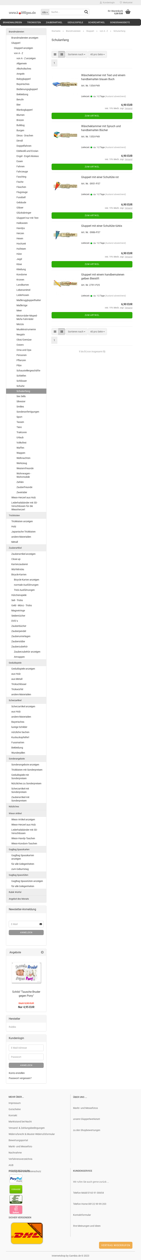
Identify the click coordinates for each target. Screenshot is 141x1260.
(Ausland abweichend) (115, 96)
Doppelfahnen (24, 145)
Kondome (22, 274)
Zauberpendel (18, 631)
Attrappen (19, 656)
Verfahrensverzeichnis (20, 1159)
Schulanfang (23, 391)
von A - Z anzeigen (26, 58)
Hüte (19, 254)
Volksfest (21, 442)
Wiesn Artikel (15, 813)
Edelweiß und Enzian (27, 151)
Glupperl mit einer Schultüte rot (100, 177)
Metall (14, 542)
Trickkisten (34, 22)
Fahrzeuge (22, 171)
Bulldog (21, 125)
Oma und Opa (24, 350)
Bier (19, 104)
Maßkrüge (22, 305)
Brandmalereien (12, 22)
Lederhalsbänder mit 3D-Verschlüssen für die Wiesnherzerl (24, 506)
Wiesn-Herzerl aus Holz (23, 497)
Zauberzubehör (19, 646)
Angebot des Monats (19, 899)
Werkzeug (22, 463)
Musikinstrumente (26, 329)
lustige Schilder (19, 727)
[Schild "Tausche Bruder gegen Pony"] (26, 972)
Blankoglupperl (24, 109)
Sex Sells (21, 396)
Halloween (22, 223)
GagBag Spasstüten (18, 875)
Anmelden (26, 932)
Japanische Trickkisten (23, 531)
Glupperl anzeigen (23, 48)
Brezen (20, 120)
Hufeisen (21, 248)
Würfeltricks (17, 569)
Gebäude (21, 202)
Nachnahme (15, 1152)
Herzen (20, 233)
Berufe (20, 99)
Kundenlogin (108, 2)
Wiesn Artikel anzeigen (23, 819)
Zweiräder (22, 492)
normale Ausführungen (26, 584)
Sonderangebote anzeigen (25, 764)
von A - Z (18, 53)
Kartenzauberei (19, 564)
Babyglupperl (24, 79)
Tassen (20, 422)
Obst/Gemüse (24, 339)
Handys (21, 228)
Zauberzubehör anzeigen (27, 651)
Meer (19, 310)
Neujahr (21, 334)
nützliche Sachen (20, 732)
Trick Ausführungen (24, 590)
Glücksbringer (24, 212)
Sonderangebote (120, 22)
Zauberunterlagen (20, 636)
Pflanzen (21, 360)
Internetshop (59, 1255)
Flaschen (21, 187)
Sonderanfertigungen (28, 411)
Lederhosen (23, 295)
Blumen (21, 115)
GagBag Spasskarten (19, 849)
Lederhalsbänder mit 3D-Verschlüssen (24, 831)
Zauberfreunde (24, 487)
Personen (22, 355)
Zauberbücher (18, 626)
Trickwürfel (17, 689)
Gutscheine (15, 1109)
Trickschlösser (18, 684)
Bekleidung (22, 94)
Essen (20, 161)
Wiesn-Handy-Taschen (23, 838)
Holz (13, 526)
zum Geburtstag (20, 869)
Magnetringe (18, 610)
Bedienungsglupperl (27, 89)
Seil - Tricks (17, 600)
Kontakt (13, 1115)
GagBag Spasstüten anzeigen (27, 881)
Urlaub (20, 437)
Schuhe (20, 386)
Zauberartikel (54, 22)
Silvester (21, 401)
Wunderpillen (18, 752)
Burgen (20, 130)
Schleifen (21, 375)
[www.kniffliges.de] (22, 12)
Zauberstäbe (18, 641)
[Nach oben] (131, 1255)
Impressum (15, 1103)
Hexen (20, 238)
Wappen (21, 453)
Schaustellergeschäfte (28, 370)
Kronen (20, 279)
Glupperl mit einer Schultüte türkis (101, 225)
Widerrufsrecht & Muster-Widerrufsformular (32, 1134)
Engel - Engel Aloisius (28, 156)
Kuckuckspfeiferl (20, 737)
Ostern (20, 344)
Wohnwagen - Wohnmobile (24, 475)
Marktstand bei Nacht (20, 1121)
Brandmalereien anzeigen (24, 37)
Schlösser (22, 380)
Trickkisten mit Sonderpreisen (26, 769)
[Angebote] (42, 952)
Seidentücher (18, 615)
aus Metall (16, 679)
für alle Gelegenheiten (22, 864)
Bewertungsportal (18, 1140)
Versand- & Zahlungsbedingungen (27, 1128)
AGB (11, 1165)
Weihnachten (23, 458)
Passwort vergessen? (20, 1078)
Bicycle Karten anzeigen (26, 579)
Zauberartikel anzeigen (23, 554)
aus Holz (16, 673)
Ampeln (21, 73)
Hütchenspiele (18, 595)
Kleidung (21, 269)
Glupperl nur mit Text (28, 217)
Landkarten (23, 284)
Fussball (21, 197)
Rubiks (12, 1026)
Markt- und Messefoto (20, 1146)
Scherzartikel (96, 22)
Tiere (19, 427)
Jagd (19, 259)
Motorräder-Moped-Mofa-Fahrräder (27, 317)
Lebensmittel (23, 290)
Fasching (21, 176)
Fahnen (21, 166)
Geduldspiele (75, 22)
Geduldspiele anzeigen (23, 668)
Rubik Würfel (15, 892)
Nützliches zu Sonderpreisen (26, 783)
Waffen (20, 447)
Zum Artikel (92, 116)
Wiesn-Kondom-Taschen (24, 843)
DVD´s (14, 620)
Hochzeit (21, 243)
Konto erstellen (17, 1073)
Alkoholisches (24, 68)
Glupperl (15, 43)
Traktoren (22, 432)
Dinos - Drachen (25, 135)
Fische (20, 181)
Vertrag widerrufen (115, 1245)
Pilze (19, 365)
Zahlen (20, 482)
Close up (15, 559)
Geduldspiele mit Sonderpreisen (20, 776)
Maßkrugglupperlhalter (29, 300)
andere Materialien (21, 536)
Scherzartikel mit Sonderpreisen (20, 790)
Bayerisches (23, 84)
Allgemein (22, 63)
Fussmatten (17, 742)
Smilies (20, 406)
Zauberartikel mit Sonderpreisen (20, 799)
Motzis (20, 324)
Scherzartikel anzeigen (23, 706)
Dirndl (20, 140)
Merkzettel (127, 2)
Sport (19, 416)
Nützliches (14, 806)
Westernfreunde (25, 468)
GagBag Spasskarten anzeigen (22, 857)
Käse (19, 264)
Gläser (20, 207)
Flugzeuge (22, 192)
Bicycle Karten (18, 574)
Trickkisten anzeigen (22, 521)
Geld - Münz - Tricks (21, 605)
